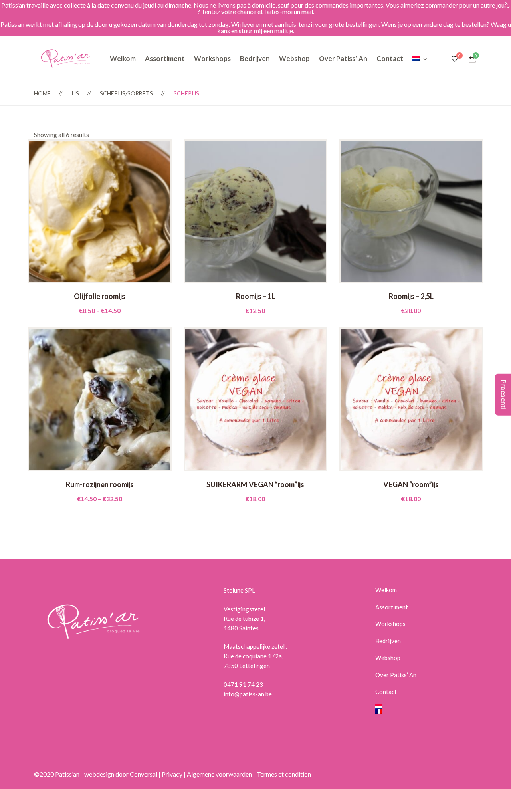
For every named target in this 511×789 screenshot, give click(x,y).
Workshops (212, 58)
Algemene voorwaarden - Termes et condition (249, 774)
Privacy (172, 774)
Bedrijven (255, 58)
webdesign (99, 774)
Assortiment (165, 58)
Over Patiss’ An (343, 58)
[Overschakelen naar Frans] (426, 711)
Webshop (294, 58)
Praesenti (503, 395)
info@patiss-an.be (248, 694)
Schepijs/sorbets (126, 93)
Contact (389, 58)
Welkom (123, 58)
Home (42, 93)
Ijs (75, 93)
